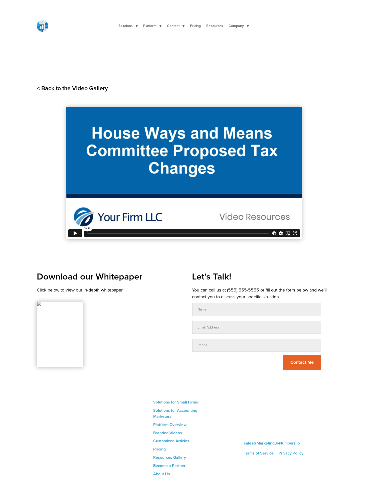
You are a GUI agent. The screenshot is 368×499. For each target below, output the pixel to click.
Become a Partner (169, 465)
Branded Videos (167, 433)
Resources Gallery (169, 457)
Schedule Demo (313, 25)
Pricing (195, 26)
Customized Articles (171, 441)
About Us (161, 474)
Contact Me (302, 362)
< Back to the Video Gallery (72, 88)
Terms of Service (259, 453)
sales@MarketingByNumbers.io (272, 443)
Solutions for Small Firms (175, 402)
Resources (214, 26)
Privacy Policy (290, 453)
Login (284, 25)
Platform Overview (170, 425)
